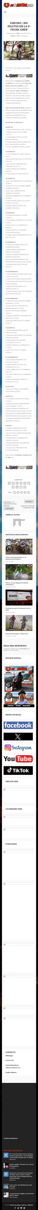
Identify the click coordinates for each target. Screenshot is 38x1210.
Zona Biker (12, 1168)
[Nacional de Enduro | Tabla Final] (19, 623)
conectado (22, 649)
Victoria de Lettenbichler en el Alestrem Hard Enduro (16, 558)
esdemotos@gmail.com (13, 1068)
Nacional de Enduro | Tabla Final (17, 634)
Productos (12, 1188)
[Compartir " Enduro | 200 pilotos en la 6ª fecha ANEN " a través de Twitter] (13, 483)
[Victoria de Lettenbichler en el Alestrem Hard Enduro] (19, 547)
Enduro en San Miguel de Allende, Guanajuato (17, 583)
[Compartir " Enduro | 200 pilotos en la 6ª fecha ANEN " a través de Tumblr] (21, 483)
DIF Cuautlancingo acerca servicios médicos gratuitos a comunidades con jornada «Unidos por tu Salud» (21, 1155)
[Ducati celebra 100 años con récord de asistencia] (6, 1165)
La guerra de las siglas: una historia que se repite (21, 1194)
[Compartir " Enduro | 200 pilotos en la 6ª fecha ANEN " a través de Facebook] (9, 483)
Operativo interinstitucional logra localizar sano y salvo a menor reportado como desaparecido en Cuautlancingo (21, 1175)
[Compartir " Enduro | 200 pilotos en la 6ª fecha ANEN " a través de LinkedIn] (29, 483)
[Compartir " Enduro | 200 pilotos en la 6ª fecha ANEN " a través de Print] (25, 487)
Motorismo (12, 1159)
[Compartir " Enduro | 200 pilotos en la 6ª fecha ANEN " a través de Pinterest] (25, 483)
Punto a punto (13, 1197)
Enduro (13, 36)
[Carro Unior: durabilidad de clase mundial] (6, 1186)
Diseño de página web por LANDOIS (21, 1205)
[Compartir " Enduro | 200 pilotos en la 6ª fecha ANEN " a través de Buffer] (13, 487)
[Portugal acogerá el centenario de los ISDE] (19, 597)
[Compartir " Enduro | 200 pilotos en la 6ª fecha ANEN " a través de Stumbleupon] (17, 487)
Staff (17, 33)
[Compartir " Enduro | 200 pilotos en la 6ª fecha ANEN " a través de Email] (21, 487)
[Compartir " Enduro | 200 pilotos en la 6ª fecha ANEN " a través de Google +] (17, 483)
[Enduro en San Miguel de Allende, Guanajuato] (19, 572)
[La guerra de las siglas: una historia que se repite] (6, 1194)
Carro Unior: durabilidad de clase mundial (20, 1186)
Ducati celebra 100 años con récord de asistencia (21, 1165)
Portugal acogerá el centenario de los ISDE (18, 609)
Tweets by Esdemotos (11, 1138)
